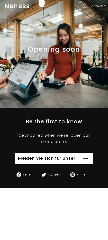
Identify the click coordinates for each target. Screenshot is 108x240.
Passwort (97, 5)
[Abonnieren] (85, 158)
